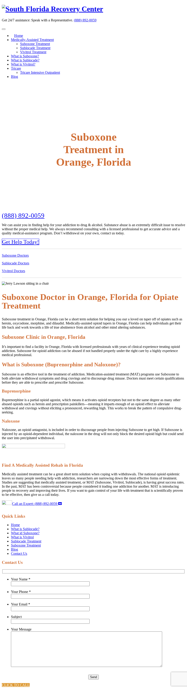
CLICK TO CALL (16, 685)
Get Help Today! (20, 242)
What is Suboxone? (25, 56)
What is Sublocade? (25, 60)
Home (18, 36)
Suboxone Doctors (15, 255)
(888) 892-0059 (85, 20)
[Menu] (3, 29)
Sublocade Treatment (35, 48)
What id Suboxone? (25, 533)
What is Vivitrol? (23, 64)
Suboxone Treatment (35, 44)
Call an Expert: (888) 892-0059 (35, 504)
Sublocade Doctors (15, 263)
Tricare (16, 68)
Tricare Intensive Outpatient (40, 72)
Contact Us (19, 553)
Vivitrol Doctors (13, 271)
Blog (14, 77)
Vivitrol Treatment (33, 52)
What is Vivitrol (22, 537)
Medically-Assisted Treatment (32, 40)
